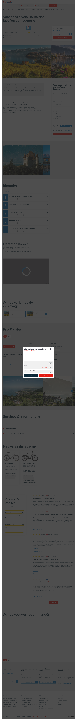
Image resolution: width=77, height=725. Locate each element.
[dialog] (38, 362)
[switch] (51, 363)
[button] (49, 363)
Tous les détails (44, 367)
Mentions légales (26, 350)
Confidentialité (32, 350)
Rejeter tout (31, 375)
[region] (38, 367)
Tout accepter (45, 375)
